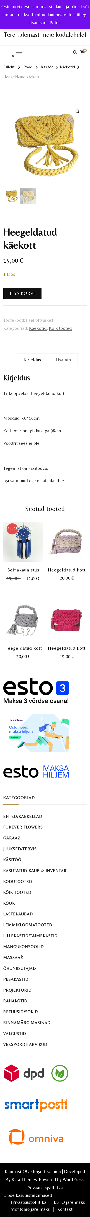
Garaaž (11, 838)
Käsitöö (12, 859)
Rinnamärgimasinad (27, 1022)
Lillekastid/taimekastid (30, 935)
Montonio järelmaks (30, 1209)
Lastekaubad (18, 914)
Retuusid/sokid (20, 1011)
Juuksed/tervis (20, 849)
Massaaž (13, 957)
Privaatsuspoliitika (45, 1187)
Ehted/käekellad (22, 816)
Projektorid (17, 990)
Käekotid (38, 328)
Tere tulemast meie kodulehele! (45, 34)
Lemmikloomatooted (27, 925)
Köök (9, 903)
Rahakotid (15, 1001)
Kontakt (65, 1209)
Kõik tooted (60, 328)
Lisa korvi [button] (23, 543)
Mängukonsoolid (23, 946)
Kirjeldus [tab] (32, 359)
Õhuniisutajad (19, 968)
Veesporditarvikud (25, 1044)
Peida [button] (55, 22)
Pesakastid (16, 979)
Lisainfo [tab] (63, 359)
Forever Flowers (23, 827)
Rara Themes (24, 1179)
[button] (77, 111)
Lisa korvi (22, 293)
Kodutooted (17, 881)
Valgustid (14, 1033)
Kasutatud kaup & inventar (35, 870)
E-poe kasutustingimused (27, 1195)
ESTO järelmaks (69, 1202)
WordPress (73, 1179)
